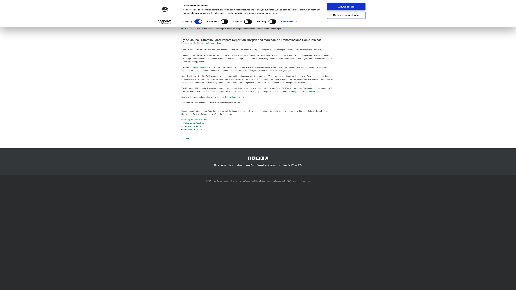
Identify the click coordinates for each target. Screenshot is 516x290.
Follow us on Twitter (192, 126)
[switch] (224, 21)
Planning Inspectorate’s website (302, 91)
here (242, 103)
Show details (287, 22)
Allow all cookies (346, 7)
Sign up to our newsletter (195, 120)
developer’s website (236, 97)
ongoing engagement (199, 67)
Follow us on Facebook (194, 123)
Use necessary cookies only (346, 15)
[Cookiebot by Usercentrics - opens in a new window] (164, 22)
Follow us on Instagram (194, 129)
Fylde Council (209, 43)
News (189, 29)
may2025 (190, 139)
